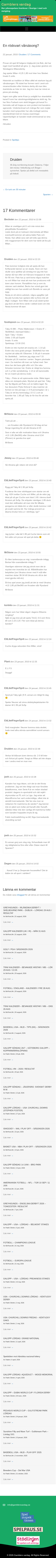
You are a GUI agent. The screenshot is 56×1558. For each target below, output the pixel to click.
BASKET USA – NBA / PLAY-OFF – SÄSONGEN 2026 (27, 1146)
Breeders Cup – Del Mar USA (16, 1470)
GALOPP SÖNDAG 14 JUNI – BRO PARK (22, 1164)
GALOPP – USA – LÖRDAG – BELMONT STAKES (26, 1224)
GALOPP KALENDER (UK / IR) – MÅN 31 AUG (24, 931)
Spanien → (48, 194)
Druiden (22, 54)
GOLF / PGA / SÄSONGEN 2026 (18, 949)
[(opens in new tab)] (28, 1517)
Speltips (15, 140)
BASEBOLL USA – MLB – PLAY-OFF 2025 (22, 1452)
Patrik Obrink (10, 1054)
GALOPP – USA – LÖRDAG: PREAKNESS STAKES (26, 1278)
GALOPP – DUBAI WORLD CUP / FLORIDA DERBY (26, 1392)
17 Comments (34, 54)
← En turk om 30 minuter (14, 189)
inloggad (21, 895)
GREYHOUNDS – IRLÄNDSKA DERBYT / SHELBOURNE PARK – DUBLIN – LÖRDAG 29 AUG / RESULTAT (27, 910)
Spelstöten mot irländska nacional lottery (21, 1356)
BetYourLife (10, 916)
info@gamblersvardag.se (18, 1505)
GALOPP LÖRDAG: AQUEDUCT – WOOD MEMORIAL (28, 1374)
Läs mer (8, 922)
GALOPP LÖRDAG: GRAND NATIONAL (21, 1338)
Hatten (8, 1360)
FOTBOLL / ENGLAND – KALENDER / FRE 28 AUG (26, 988)
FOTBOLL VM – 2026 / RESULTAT (19, 1069)
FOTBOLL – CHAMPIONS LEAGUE (19, 1242)
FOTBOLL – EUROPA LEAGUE (17, 1260)
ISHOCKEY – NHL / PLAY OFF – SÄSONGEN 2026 (26, 1128)
